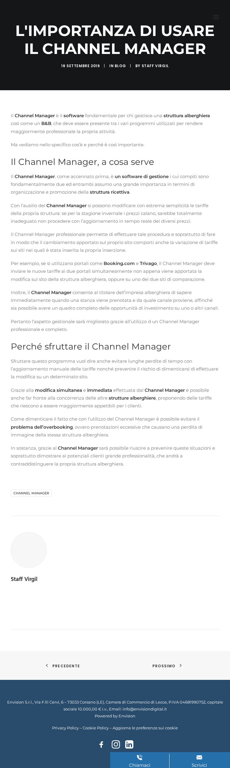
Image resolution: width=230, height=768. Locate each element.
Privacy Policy (65, 727)
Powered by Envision (115, 715)
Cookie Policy (96, 727)
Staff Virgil (155, 65)
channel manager (31, 493)
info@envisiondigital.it (144, 709)
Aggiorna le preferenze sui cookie (145, 727)
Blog (120, 65)
